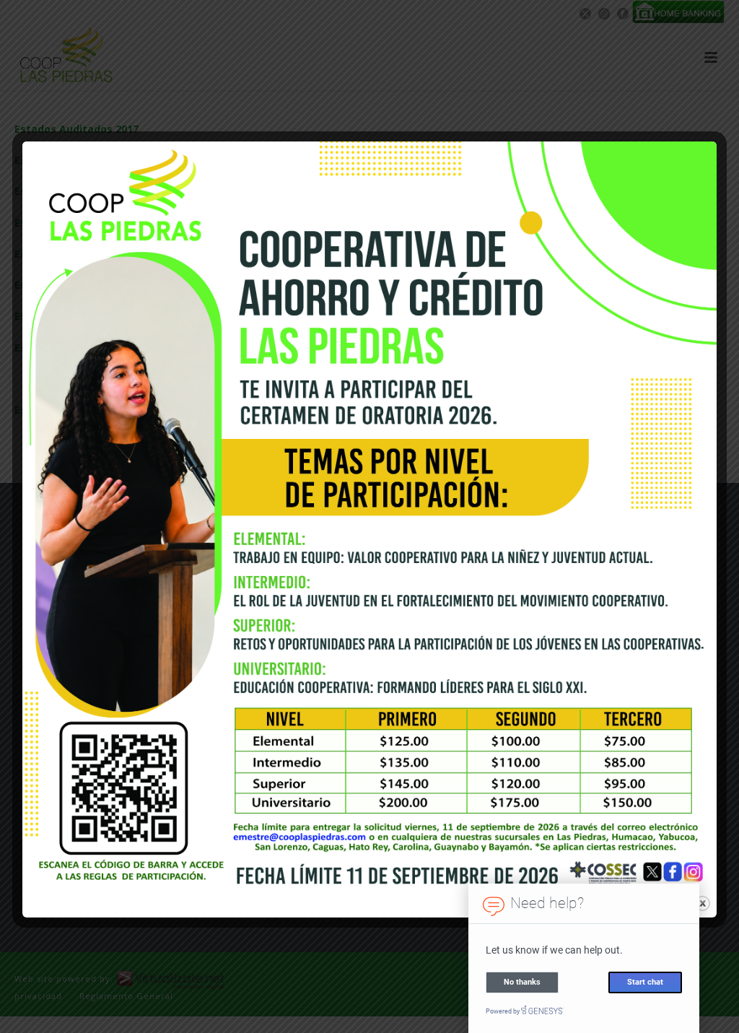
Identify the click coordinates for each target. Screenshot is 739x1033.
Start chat (645, 982)
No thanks (522, 982)
